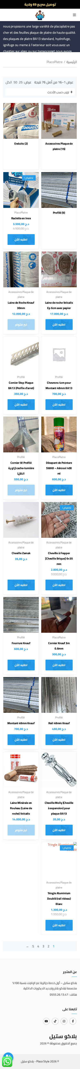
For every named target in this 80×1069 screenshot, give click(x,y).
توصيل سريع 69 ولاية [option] (40, 4)
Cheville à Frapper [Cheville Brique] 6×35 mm (59, 558)
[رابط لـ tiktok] (55, 1021)
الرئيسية (71, 62)
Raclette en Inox (21, 218)
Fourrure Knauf (21, 643)
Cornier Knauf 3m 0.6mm (59, 645)
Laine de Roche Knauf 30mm (21, 305)
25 (21, 82)
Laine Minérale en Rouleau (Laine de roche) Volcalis (21, 808)
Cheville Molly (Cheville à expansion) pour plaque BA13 (59, 808)
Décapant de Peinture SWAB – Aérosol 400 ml (59, 468)
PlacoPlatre (21, 212)
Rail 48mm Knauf (59, 723)
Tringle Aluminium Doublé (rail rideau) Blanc (59, 898)
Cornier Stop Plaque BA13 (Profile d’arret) (21, 385)
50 (15, 82)
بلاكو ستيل (63, 1036)
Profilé (59, 212)
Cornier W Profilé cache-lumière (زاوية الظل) (21, 468)
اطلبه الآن (21, 239)
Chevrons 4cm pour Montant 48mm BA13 (59, 385)
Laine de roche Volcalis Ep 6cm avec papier (59, 305)
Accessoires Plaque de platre (59, 146)
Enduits (21, 143)
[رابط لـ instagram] (64, 1021)
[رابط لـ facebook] (72, 1021)
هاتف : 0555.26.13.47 (63, 994)
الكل (9, 82)
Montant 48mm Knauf (20, 723)
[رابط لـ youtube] (46, 1021)
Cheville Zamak (21, 553)
